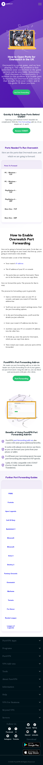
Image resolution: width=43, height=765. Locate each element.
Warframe (10, 591)
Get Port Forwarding (21, 92)
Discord (27, 735)
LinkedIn (35, 735)
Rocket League (10, 618)
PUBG (10, 493)
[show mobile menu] (40, 4)
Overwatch (11, 582)
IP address (19, 263)
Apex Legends (10, 511)
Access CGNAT (21, 131)
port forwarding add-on (23, 440)
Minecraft (10, 538)
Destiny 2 (10, 565)
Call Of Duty (10, 520)
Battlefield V (10, 529)
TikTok (34, 728)
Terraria (11, 600)
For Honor (11, 609)
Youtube (16, 739)
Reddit (28, 728)
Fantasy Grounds (10, 573)
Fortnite (11, 502)
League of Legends (11, 627)
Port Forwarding (24, 122)
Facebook (9, 732)
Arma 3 (10, 556)
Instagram (7, 739)
